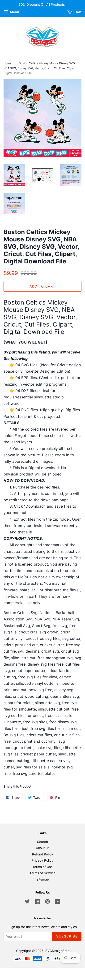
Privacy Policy (42, 860)
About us (42, 848)
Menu (14, 12)
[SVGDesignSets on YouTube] (57, 902)
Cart (77, 12)
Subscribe (66, 936)
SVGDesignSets (57, 951)
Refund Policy (42, 854)
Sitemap (42, 879)
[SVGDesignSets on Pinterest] (47, 902)
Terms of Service (42, 873)
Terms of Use (42, 867)
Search (42, 842)
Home (7, 63)
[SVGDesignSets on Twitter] (27, 902)
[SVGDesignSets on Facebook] (37, 902)
